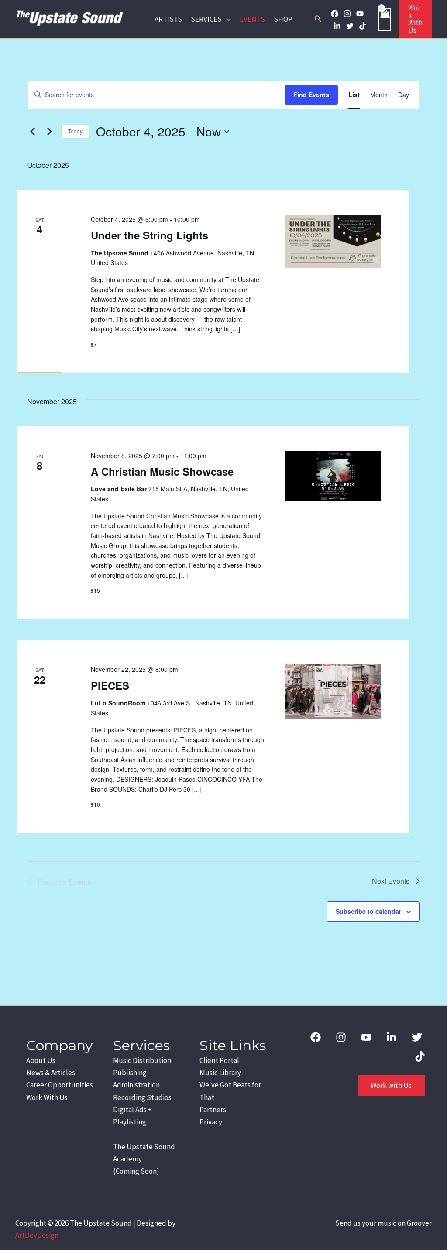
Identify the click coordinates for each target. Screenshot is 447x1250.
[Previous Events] (32, 131)
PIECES (110, 685)
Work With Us (47, 1097)
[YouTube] (360, 13)
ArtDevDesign (36, 1235)
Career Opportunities (59, 1085)
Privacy (210, 1122)
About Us (40, 1060)
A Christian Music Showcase (162, 471)
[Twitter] (350, 26)
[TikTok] (362, 26)
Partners (212, 1109)
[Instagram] (347, 13)
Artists (168, 19)
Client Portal (219, 1060)
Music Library (220, 1072)
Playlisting (129, 1122)
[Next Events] (49, 131)
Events (252, 19)
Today (75, 131)
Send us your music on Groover (383, 1223)
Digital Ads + (132, 1109)
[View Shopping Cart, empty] (384, 19)
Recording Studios (142, 1097)
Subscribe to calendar (368, 911)
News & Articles (50, 1072)
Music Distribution (142, 1060)
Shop (283, 19)
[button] (226, 19)
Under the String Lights (149, 235)
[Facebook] (334, 13)
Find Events (311, 94)
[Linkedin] (337, 26)
